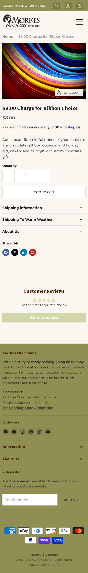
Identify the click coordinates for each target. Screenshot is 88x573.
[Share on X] (14, 252)
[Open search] (56, 6)
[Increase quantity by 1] (43, 176)
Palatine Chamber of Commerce (29, 397)
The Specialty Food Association (27, 408)
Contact (52, 555)
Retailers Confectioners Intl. (25, 403)
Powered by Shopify (44, 564)
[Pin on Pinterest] (32, 252)
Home (7, 36)
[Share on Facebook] (5, 252)
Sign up (71, 499)
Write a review (44, 317)
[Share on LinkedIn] (23, 252)
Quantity (9, 166)
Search (35, 555)
